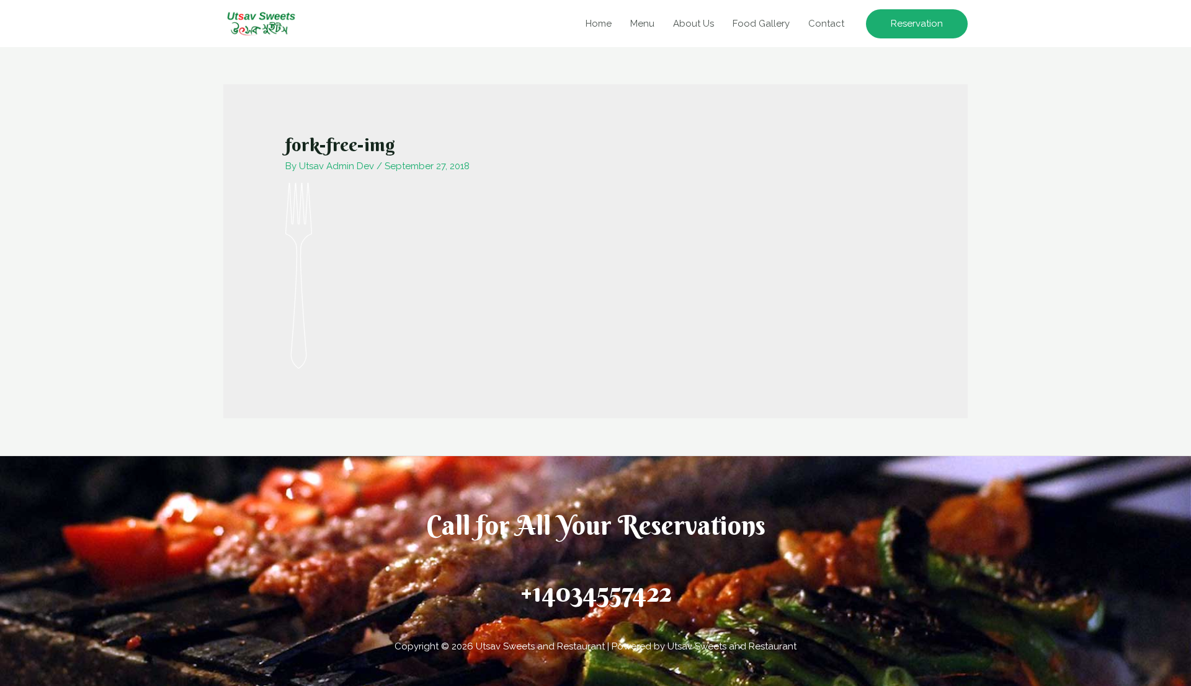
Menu (642, 23)
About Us (693, 23)
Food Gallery (761, 23)
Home (599, 23)
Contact (826, 23)
